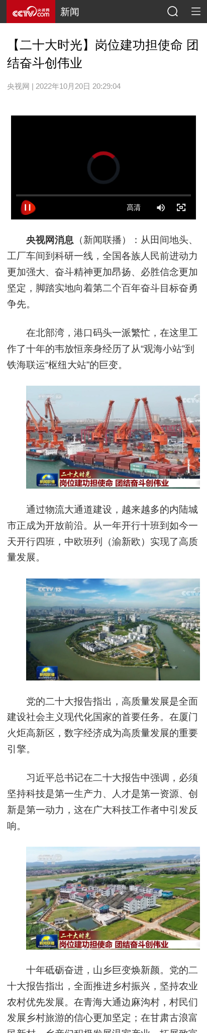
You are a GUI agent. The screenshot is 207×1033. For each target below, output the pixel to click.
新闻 (69, 12)
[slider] (103, 195)
